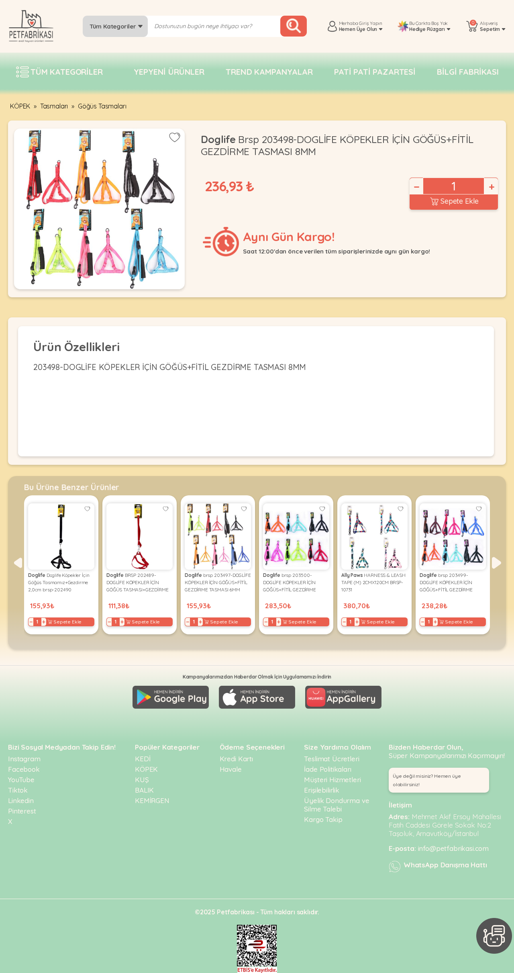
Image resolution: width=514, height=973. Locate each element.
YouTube (21, 779)
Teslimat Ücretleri (331, 758)
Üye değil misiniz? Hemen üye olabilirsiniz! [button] (427, 780)
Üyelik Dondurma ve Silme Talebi (336, 804)
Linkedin (21, 800)
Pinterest (22, 811)
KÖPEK (20, 106)
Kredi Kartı (236, 758)
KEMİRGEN (152, 800)
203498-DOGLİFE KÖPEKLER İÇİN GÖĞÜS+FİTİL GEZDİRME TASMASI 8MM (169, 367)
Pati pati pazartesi (375, 72)
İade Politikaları (327, 769)
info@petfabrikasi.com (453, 848)
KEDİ (142, 758)
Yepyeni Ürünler (169, 72)
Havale (231, 769)
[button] (17, 563)
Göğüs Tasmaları (102, 106)
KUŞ (142, 779)
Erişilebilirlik (321, 790)
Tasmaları (54, 106)
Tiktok (18, 790)
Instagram (24, 758)
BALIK (144, 790)
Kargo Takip (323, 819)
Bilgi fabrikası (468, 72)
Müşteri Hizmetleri (332, 779)
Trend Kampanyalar (269, 72)
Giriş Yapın (370, 23)
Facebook (24, 769)
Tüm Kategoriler (113, 26)
